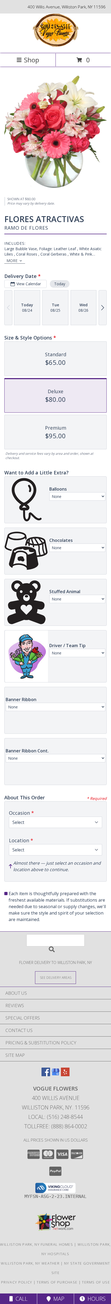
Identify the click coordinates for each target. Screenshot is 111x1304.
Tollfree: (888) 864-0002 (55, 1126)
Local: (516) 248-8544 (55, 1116)
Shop (31, 59)
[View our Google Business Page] (55, 1074)
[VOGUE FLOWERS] (55, 45)
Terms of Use (96, 1282)
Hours (95, 1298)
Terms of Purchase (57, 1282)
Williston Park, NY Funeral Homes (36, 1244)
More (12, 260)
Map (57, 1298)
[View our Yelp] (65, 1074)
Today (59, 283)
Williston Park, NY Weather (30, 1263)
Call (20, 1298)
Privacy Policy (16, 1282)
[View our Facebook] (45, 1074)
